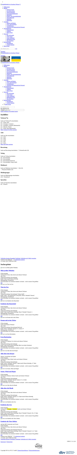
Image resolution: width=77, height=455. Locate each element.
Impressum (3, 441)
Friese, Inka (6, 122)
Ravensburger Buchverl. (9, 160)
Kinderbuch (7, 177)
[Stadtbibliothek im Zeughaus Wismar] (10, 4)
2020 (4, 140)
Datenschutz (9, 441)
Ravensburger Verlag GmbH (10, 162)
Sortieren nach (4, 259)
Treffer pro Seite (12, 261)
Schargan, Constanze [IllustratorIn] (11, 125)
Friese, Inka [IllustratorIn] (9, 128)
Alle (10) (21, 168)
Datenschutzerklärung (23, 450)
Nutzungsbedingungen (34, 450)
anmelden (3, 51)
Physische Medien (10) (7, 169)
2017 (4, 141)
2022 (4, 138)
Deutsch (5, 184)
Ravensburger (6, 157)
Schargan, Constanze (8, 124)
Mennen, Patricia (7, 127)
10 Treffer (3, 261)
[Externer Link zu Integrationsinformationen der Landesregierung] (16, 61)
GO (16, 48)
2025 (4, 137)
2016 (4, 143)
